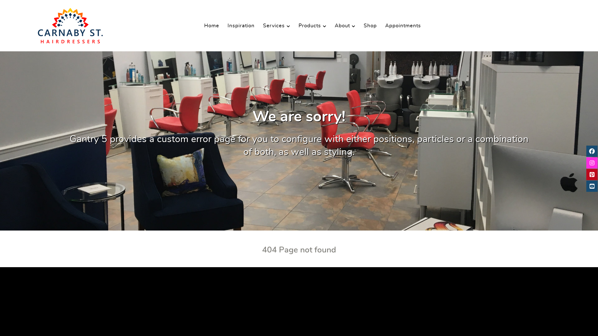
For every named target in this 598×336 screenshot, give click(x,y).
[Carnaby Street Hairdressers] (70, 24)
